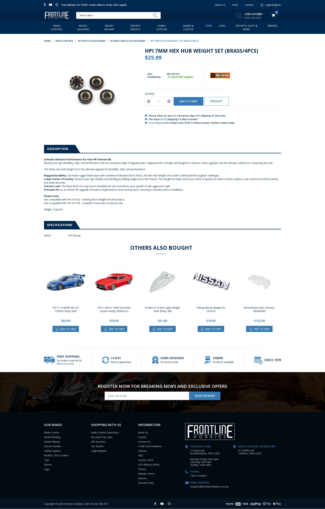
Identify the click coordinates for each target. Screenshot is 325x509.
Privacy (142, 469)
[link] (45, 4)
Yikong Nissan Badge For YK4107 (211, 309)
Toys (209, 25)
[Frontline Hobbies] (56, 15)
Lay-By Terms (146, 460)
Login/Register (99, 450)
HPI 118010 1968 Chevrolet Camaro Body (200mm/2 (114, 309)
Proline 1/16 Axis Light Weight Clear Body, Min (162, 309)
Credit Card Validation (150, 446)
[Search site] (155, 15)
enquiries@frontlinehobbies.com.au (209, 486)
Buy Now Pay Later (101, 437)
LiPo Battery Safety (148, 464)
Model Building (83, 27)
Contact (249, 4)
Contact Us (144, 441)
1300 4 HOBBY (253, 14)
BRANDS (272, 25)
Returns (142, 478)
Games (48, 464)
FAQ (140, 455)
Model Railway (109, 27)
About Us (220, 4)
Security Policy (146, 482)
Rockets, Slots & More (246, 27)
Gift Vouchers (98, 441)
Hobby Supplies (161, 27)
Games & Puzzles (188, 27)
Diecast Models (135, 27)
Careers (142, 437)
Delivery (142, 450)
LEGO (222, 25)
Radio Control (57, 27)
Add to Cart (188, 101)
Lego (47, 469)
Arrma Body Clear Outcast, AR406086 (259, 309)
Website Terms (146, 473)
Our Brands (97, 446)
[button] (216, 101)
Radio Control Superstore (105, 432)
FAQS (235, 4)
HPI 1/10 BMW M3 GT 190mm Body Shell (65, 309)
